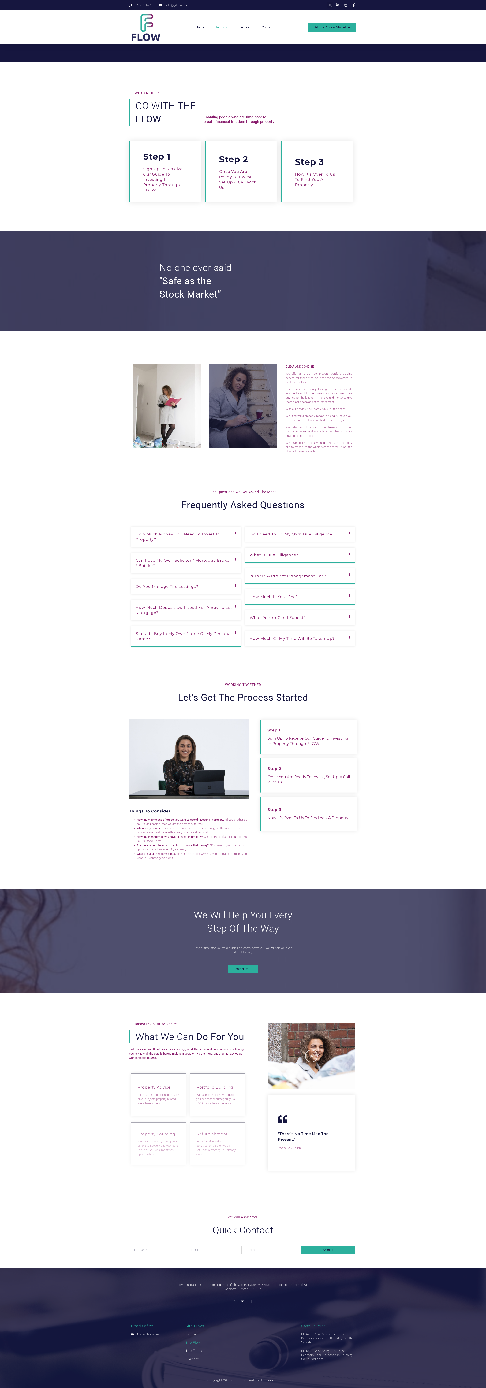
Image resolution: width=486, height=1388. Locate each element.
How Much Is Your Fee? (274, 596)
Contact (268, 27)
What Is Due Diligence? (274, 555)
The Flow (221, 27)
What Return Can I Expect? (278, 617)
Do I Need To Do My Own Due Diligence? (292, 534)
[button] (330, 5)
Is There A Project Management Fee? (288, 576)
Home (200, 27)
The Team (244, 27)
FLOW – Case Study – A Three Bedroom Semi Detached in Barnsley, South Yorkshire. (327, 1355)
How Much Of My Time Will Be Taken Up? (292, 638)
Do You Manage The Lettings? (167, 586)
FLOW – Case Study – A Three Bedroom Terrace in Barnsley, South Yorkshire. (326, 1338)
